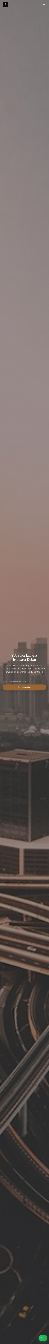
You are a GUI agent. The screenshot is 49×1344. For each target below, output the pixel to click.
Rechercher (26, 687)
